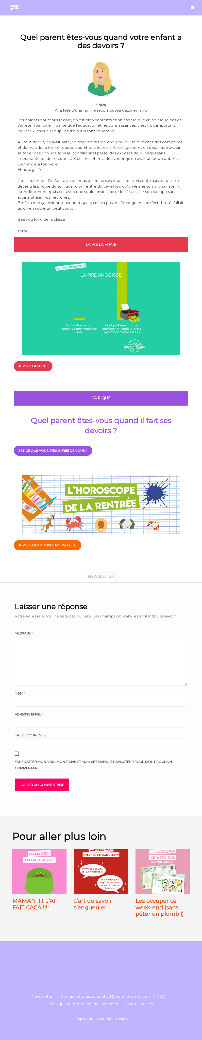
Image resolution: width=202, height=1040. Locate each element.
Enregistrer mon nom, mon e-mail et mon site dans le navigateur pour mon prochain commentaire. (93, 765)
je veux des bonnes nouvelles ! (47, 545)
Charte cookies (139, 1003)
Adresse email (29, 714)
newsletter (101, 576)
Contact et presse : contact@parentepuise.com (105, 996)
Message (24, 633)
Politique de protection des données (83, 1003)
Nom (20, 693)
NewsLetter (43, 996)
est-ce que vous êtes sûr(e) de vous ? (52, 450)
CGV (161, 996)
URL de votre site (30, 735)
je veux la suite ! (33, 366)
